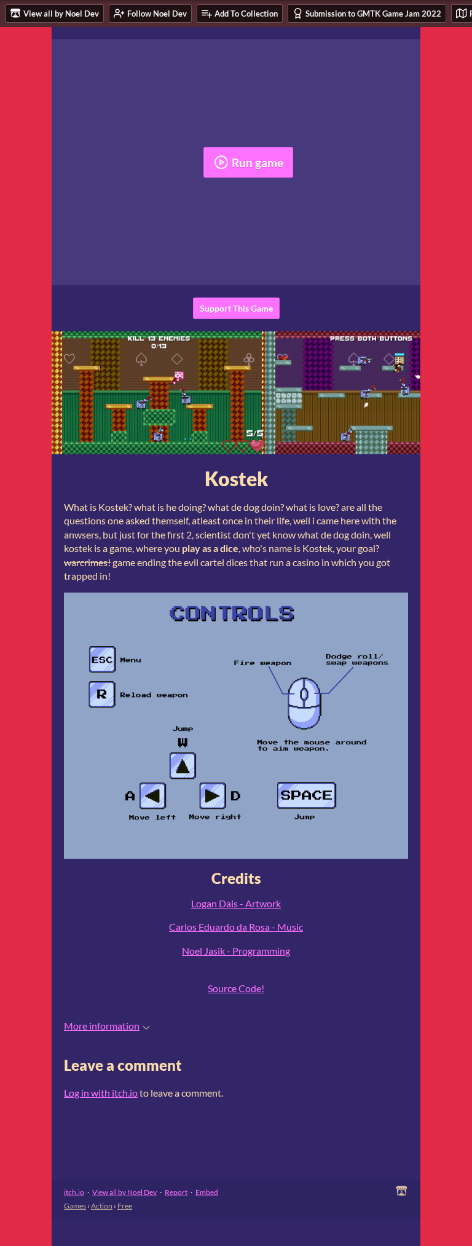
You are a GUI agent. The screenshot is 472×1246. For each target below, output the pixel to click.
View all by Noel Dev (124, 1192)
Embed (206, 1192)
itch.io (74, 1192)
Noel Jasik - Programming (236, 950)
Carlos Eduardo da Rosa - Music (236, 927)
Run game (257, 163)
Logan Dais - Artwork (236, 903)
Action (101, 1205)
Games (75, 1205)
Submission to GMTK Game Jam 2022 (373, 13)
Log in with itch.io (101, 1092)
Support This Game (236, 308)
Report (176, 1192)
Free (124, 1205)
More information (102, 1025)
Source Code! (236, 988)
